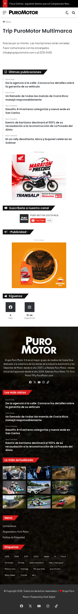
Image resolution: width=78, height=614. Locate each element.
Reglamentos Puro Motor (16, 531)
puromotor (55, 568)
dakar (46, 556)
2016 (16, 556)
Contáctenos (9, 525)
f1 (55, 556)
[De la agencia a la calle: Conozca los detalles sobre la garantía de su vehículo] (14, 472)
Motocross (10, 568)
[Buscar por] (73, 14)
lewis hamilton (36, 562)
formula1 (9, 562)
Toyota (23, 575)
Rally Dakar (10, 575)
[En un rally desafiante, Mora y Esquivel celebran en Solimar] (63, 487)
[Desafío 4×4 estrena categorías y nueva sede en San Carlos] (63, 472)
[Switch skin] (67, 14)
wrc (34, 575)
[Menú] (4, 14)
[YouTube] (39, 382)
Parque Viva (39, 568)
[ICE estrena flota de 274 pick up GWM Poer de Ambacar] (39, 487)
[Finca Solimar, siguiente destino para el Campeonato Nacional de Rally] (63, 501)
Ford (63, 556)
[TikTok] (48, 382)
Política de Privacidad (14, 537)
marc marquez (56, 562)
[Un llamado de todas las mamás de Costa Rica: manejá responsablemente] (39, 472)
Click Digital (49, 596)
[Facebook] (30, 382)
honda (21, 562)
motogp (24, 568)
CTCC (36, 556)
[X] (34, 382)
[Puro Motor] (23, 12)
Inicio (8, 21)
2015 (7, 556)
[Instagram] (43, 382)
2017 (26, 556)
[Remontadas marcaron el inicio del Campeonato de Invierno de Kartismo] (39, 501)
